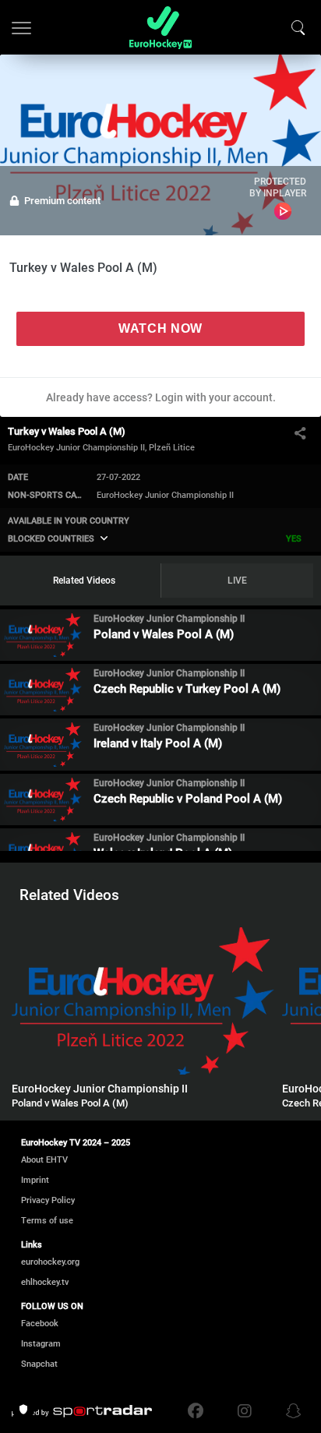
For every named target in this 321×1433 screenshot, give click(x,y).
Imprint (35, 1180)
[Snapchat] (289, 1411)
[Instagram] (244, 1411)
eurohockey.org (50, 1262)
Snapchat (39, 1364)
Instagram (41, 1344)
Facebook (39, 1323)
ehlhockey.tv (45, 1282)
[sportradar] (82, 1411)
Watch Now (160, 328)
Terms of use (47, 1221)
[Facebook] (199, 1411)
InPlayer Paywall (283, 211)
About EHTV (44, 1160)
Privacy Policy (48, 1200)
